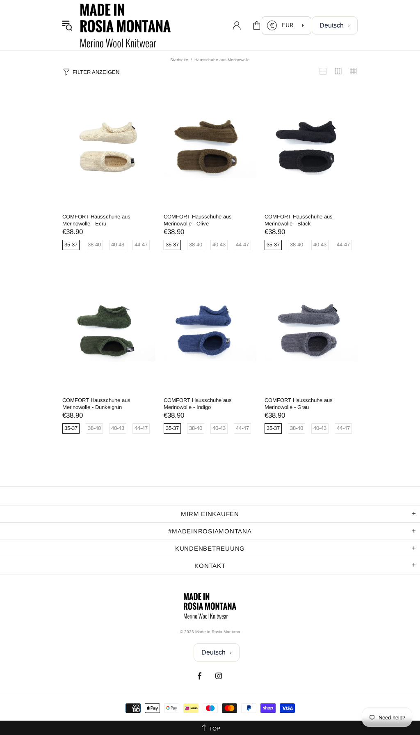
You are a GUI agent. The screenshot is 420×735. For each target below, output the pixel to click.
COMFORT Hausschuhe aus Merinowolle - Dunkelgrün (96, 403)
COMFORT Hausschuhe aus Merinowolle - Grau (299, 403)
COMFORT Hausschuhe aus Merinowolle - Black (299, 220)
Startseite (179, 59)
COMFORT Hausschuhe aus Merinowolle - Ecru (96, 220)
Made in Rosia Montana (125, 25)
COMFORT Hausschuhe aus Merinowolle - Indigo (198, 403)
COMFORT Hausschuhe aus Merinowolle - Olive (198, 220)
